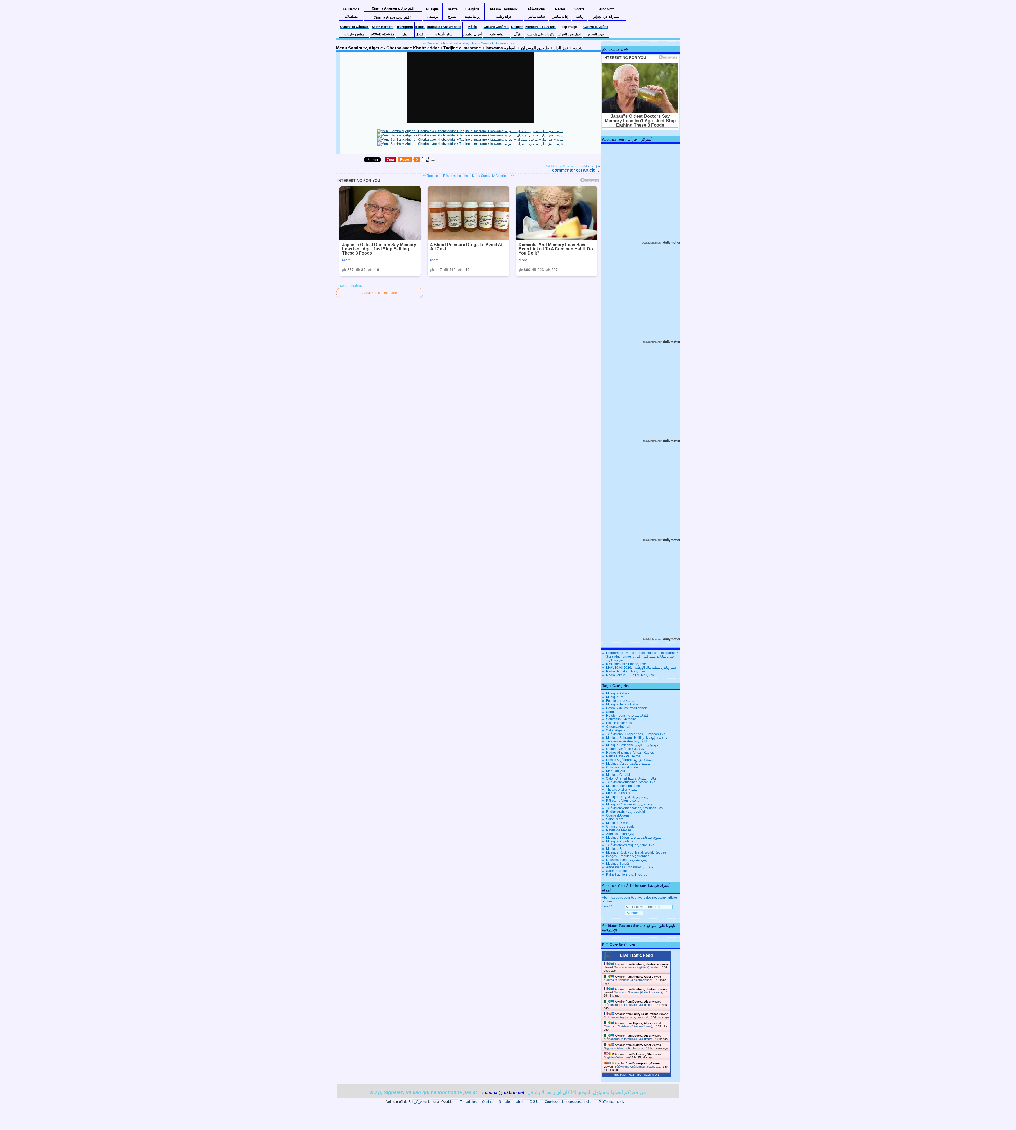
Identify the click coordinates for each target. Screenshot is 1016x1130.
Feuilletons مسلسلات (621, 701)
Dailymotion (649, 341)
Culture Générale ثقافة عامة (625, 749)
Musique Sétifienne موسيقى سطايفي (632, 745)
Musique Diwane (618, 823)
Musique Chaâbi (618, 775)
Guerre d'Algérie (618, 815)
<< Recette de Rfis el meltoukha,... (446, 43)
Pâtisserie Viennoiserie (622, 800)
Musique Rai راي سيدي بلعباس (627, 797)
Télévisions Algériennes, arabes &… (628, 1017)
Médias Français (618, 793)
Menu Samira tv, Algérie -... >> (493, 43)
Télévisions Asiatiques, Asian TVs (630, 845)
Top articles (468, 1102)
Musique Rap (615, 849)
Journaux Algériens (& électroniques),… (630, 979)
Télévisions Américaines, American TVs (634, 808)
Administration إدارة (620, 834)
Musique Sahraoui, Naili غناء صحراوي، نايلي (636, 738)
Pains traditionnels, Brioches (626, 875)
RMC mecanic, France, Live (626, 664)
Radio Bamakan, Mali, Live (625, 671)
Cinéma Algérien (618, 726)
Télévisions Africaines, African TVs (630, 782)
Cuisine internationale (622, 767)
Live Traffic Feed (636, 955)
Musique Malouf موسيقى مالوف (628, 763)
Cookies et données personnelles (569, 1102)
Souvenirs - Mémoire (621, 719)
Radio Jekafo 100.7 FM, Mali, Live (630, 675)
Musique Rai (615, 697)
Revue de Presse (618, 830)
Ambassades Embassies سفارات (629, 867)
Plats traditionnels (619, 723)
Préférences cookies (613, 1102)
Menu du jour (592, 166)
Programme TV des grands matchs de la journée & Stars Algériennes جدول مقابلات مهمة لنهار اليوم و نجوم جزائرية (642, 656)
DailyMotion (649, 242)
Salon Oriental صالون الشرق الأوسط (631, 778)
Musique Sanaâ (617, 863)
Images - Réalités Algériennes (627, 856)
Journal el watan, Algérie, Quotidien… (638, 967)
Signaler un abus (511, 1102)
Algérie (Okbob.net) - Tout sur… (625, 1048)
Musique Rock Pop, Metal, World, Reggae (636, 852)
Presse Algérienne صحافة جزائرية (629, 760)
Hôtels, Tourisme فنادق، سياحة (627, 715)
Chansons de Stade (620, 826)
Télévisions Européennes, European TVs (635, 734)
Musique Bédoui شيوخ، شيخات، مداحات (633, 838)
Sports (610, 712)
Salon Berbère (616, 871)
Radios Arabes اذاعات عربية (625, 812)
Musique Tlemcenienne (623, 786)
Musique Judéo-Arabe (622, 704)
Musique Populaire (619, 841)
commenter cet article (574, 170)
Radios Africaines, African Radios (630, 752)
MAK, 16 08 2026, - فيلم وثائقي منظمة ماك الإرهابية (641, 668)
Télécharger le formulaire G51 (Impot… (630, 1004)
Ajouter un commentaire (379, 293)
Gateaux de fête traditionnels (626, 708)
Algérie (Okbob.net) (617, 1057)
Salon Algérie (615, 730)
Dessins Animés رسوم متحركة (627, 860)
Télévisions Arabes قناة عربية (626, 741)
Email (606, 906)
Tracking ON (651, 1074)
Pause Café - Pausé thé (623, 756)
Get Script (620, 1074)
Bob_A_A (415, 1102)
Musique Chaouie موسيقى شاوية (629, 804)
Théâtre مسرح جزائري (621, 789)
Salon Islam (614, 819)
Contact (487, 1102)
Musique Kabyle (617, 693)
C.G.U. (534, 1102)
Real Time (635, 1074)
